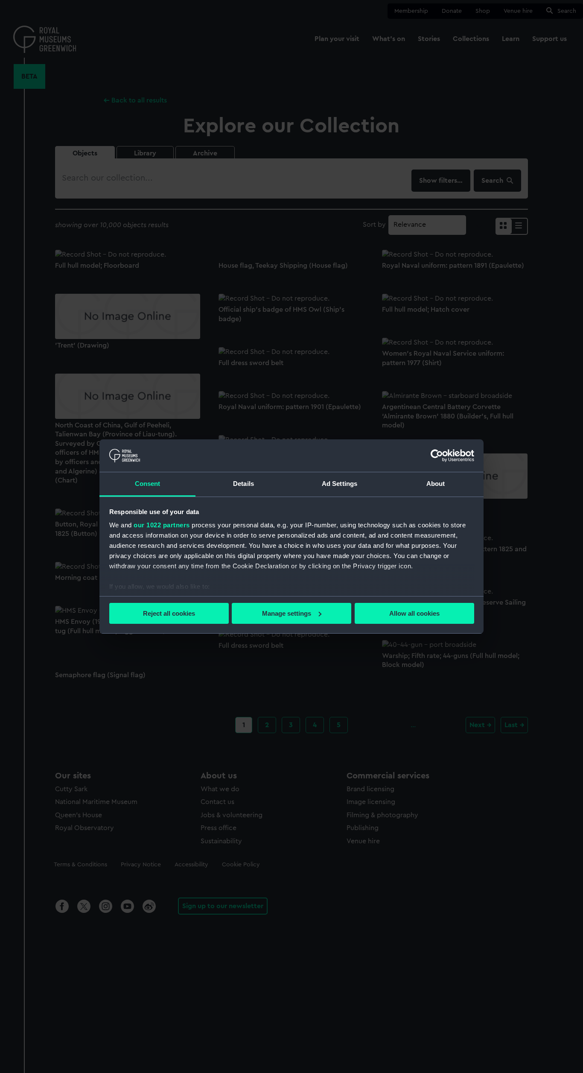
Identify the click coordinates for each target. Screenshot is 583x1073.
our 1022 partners (162, 525)
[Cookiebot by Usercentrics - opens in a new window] (436, 455)
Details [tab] (243, 483)
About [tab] (435, 483)
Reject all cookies (169, 613)
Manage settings (286, 613)
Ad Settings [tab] (339, 483)
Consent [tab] (147, 483)
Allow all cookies (414, 613)
